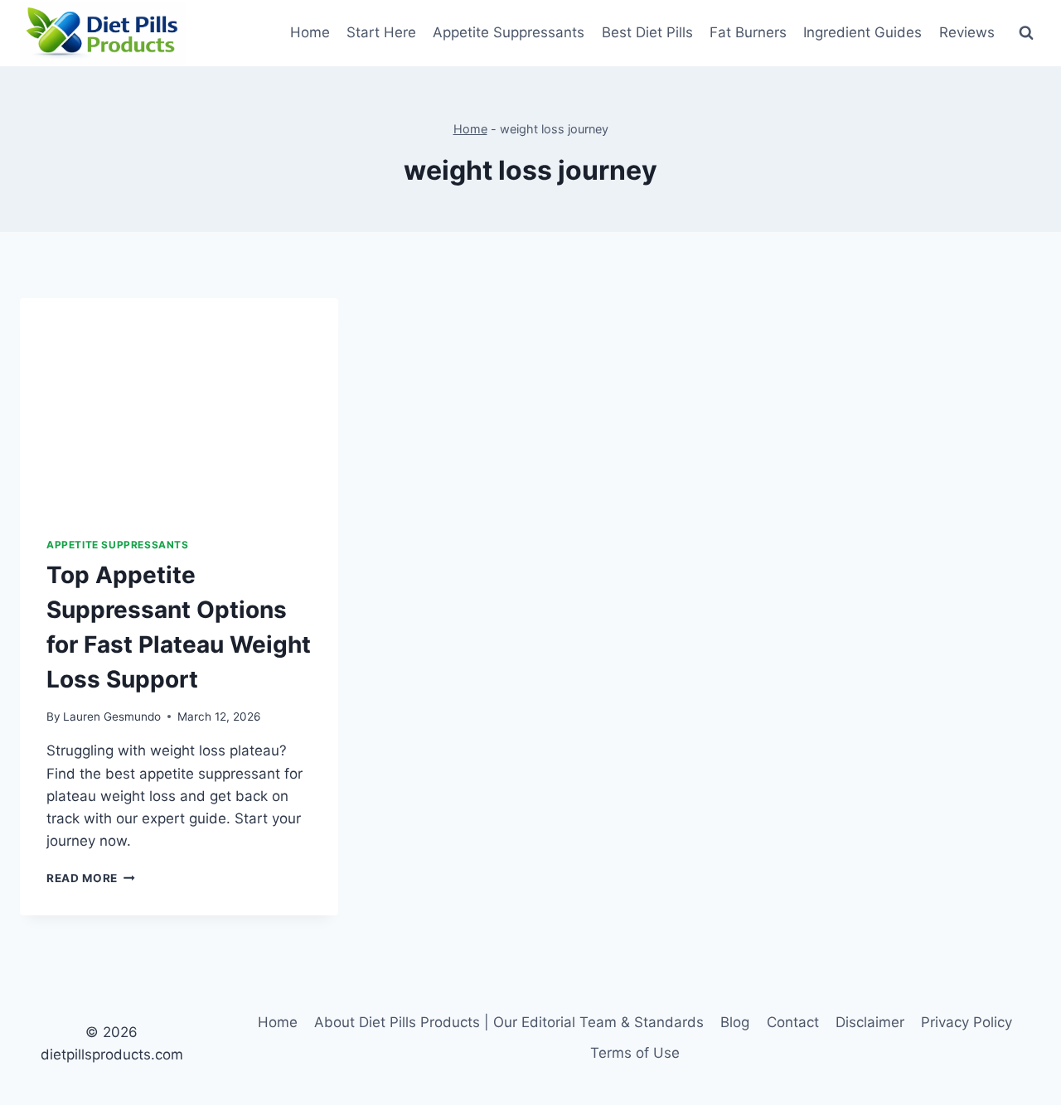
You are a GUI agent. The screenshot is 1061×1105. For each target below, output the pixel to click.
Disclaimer (870, 1022)
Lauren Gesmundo (112, 716)
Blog (734, 1022)
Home (310, 32)
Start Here (381, 32)
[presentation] (179, 404)
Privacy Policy (966, 1022)
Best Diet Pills (647, 32)
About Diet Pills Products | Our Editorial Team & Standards (509, 1022)
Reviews (967, 32)
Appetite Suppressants (508, 32)
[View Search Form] (1026, 33)
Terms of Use (635, 1053)
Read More (90, 878)
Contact (793, 1022)
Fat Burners (748, 32)
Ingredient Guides (862, 32)
